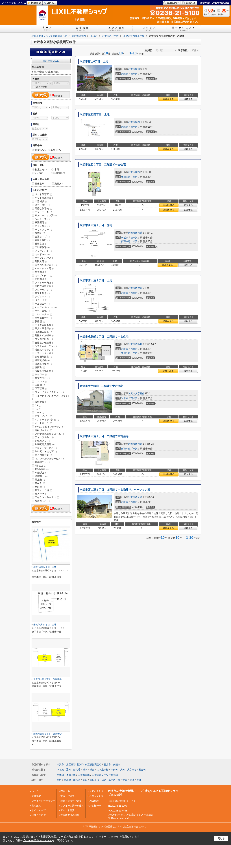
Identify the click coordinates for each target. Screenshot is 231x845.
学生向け (41, 272)
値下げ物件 (41, 86)
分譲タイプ (42, 236)
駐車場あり (42, 462)
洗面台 (40, 367)
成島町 (138, 344)
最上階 (40, 479)
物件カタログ (39, 815)
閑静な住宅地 (43, 208)
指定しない (41, 149)
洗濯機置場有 (43, 332)
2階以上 (40, 465)
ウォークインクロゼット (49, 392)
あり (53, 149)
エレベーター (43, 314)
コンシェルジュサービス (49, 458)
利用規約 (36, 805)
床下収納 (41, 388)
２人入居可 (42, 226)
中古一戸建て (67, 796)
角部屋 (40, 486)
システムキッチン (46, 346)
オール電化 (42, 310)
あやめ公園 (114, 780)
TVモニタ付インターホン (49, 426)
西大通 (138, 232)
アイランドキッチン (47, 497)
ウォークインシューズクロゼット (51, 397)
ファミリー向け (44, 282)
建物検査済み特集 (69, 815)
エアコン (41, 381)
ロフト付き (42, 293)
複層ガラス (42, 501)
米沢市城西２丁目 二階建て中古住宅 (103, 164)
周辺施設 (94, 800)
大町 (122, 769)
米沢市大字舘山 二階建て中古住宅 (101, 386)
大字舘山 (140, 393)
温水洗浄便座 (43, 363)
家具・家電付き (44, 328)
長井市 (107, 764)
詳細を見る (168, 99)
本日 (56, 169)
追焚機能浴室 (43, 356)
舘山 (137, 69)
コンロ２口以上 (44, 339)
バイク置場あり (44, 325)
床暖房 (40, 385)
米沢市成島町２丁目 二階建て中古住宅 (104, 336)
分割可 (40, 233)
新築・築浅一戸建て (71, 800)
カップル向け (43, 275)
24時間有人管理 (45, 444)
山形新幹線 (84, 774)
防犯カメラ (42, 441)
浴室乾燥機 (42, 360)
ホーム (35, 791)
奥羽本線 (125, 177)
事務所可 (41, 222)
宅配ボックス (43, 430)
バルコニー (42, 303)
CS (38, 405)
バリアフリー (43, 229)
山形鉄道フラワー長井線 (105, 774)
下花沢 (60, 769)
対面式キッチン (44, 349)
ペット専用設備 (44, 197)
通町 (68, 769)
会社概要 (36, 796)
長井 (139, 780)
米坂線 (124, 73)
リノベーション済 (46, 215)
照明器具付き (43, 317)
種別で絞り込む (51, 60)
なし (61, 149)
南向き (40, 483)
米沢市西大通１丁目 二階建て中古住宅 (104, 436)
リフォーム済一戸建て (72, 805)
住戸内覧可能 (43, 455)
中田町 (114, 769)
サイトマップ (39, 810)
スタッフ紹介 (96, 796)
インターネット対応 (47, 419)
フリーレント (43, 250)
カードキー (42, 254)
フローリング (43, 289)
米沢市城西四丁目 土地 (95, 114)
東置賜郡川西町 (74, 764)
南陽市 (116, 764)
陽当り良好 (42, 204)
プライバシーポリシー (43, 800)
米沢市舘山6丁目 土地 (94, 61)
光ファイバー (43, 416)
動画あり (59, 183)
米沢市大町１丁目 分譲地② (47, 734)
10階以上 (41, 472)
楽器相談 (41, 201)
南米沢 (76, 780)
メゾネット (42, 296)
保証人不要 (42, 219)
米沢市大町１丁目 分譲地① (47, 679)
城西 (137, 122)
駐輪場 (40, 321)
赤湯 (132, 780)
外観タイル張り (44, 335)
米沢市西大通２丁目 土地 (96, 280)
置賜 (125, 780)
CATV (39, 412)
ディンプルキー (44, 437)
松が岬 (142, 769)
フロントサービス (46, 448)
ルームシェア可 (44, 268)
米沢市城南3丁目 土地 (44, 624)
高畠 (85, 780)
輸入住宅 (41, 494)
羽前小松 (94, 780)
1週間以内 (59, 173)
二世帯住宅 (42, 247)
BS (38, 409)
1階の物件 (42, 469)
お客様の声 (95, 805)
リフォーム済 (43, 490)
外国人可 (41, 261)
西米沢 (134, 73)
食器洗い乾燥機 (44, 342)
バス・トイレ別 (44, 353)
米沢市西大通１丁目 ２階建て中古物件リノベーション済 (115, 489)
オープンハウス (44, 257)
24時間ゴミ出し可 (46, 451)
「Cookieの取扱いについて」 (37, 840)
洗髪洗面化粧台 (44, 370)
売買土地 (65, 791)
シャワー (41, 374)
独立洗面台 (42, 378)
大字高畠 (132, 769)
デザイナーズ (43, 212)
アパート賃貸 (67, 810)
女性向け (41, 279)
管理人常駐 (42, 240)
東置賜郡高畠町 (93, 764)
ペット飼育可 (43, 194)
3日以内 (39, 173)
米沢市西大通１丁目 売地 (96, 225)
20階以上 (41, 476)
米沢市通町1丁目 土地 (44, 567)
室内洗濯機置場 (44, 286)
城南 (85, 769)
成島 (103, 780)
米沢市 (131, 69)
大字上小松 (102, 769)
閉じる (221, 838)
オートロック (43, 423)
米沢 (135, 177)
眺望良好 (41, 243)
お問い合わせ (96, 791)
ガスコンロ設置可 (46, 265)
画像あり (39, 183)
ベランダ (41, 300)
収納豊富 (41, 402)
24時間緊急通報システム (49, 434)
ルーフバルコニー (46, 307)
